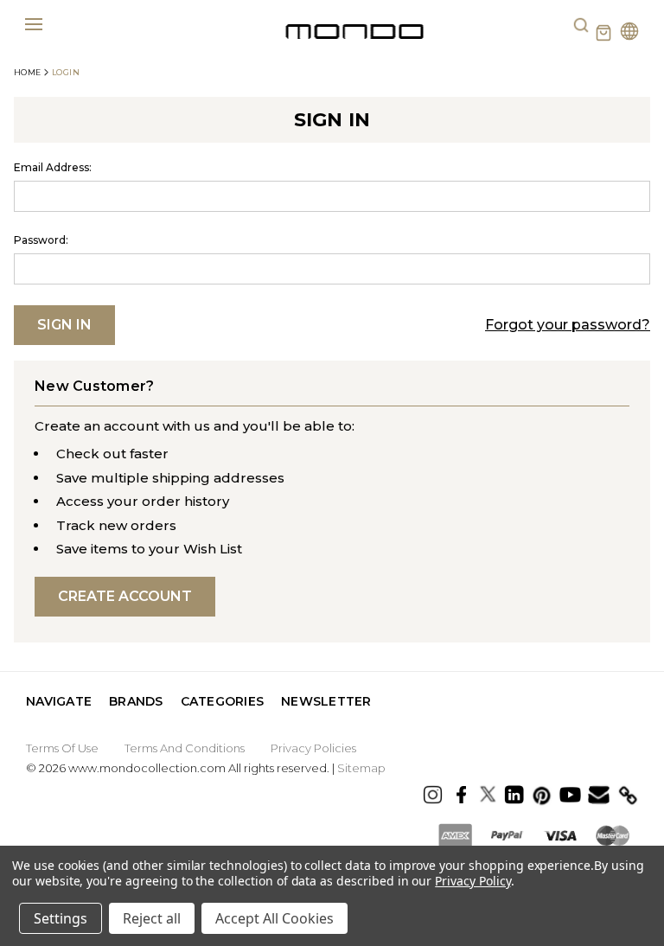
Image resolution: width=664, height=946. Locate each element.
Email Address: (53, 167)
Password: (41, 239)
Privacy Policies (313, 748)
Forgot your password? (567, 324)
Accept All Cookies (274, 918)
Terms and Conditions (184, 748)
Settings (60, 918)
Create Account (125, 596)
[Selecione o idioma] (629, 33)
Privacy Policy (472, 880)
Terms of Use (62, 748)
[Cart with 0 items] (603, 33)
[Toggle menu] (33, 24)
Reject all (152, 918)
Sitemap (361, 768)
